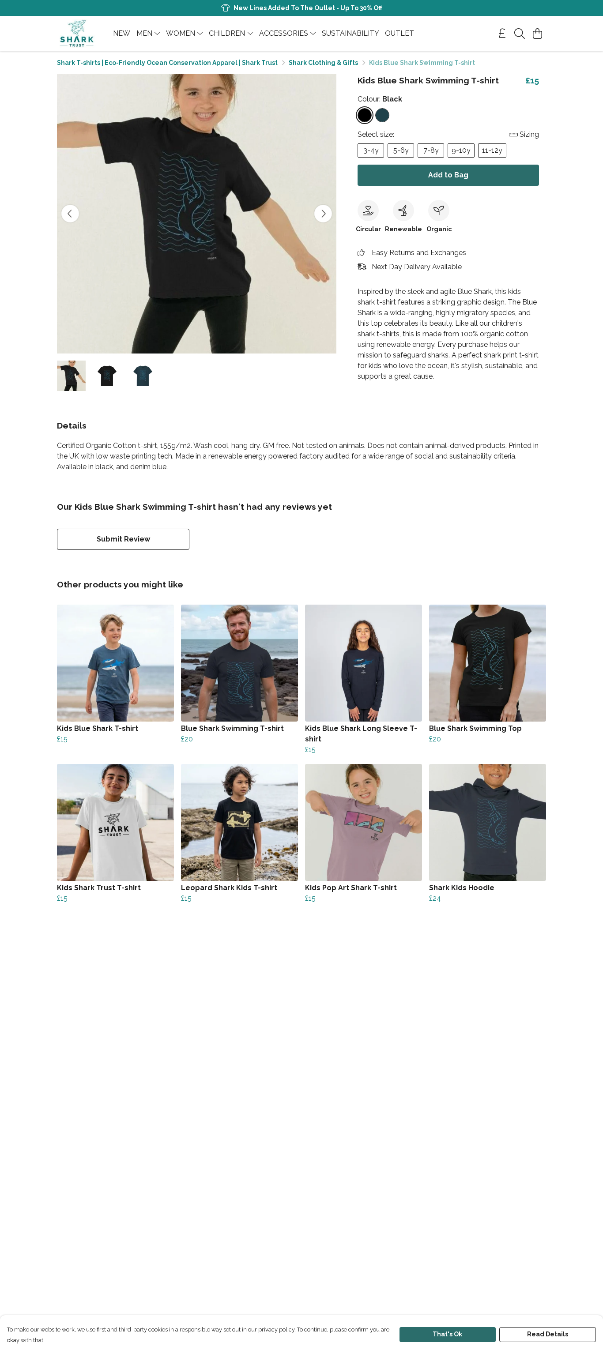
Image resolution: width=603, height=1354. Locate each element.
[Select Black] (365, 115)
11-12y (492, 150)
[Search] (519, 33)
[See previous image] (70, 213)
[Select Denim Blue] (382, 115)
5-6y (401, 150)
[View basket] (537, 33)
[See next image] (323, 213)
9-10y (461, 150)
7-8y (431, 150)
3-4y (371, 150)
